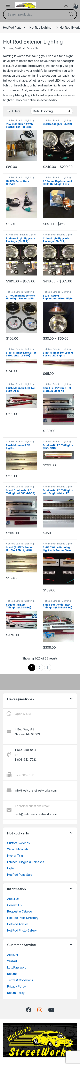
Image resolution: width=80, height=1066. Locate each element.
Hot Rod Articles (18, 924)
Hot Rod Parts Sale (19, 874)
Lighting (12, 868)
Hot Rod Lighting (40, 27)
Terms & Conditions (20, 980)
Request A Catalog (19, 911)
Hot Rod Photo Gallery (22, 930)
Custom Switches (18, 843)
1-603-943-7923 (26, 759)
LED (58, 80)
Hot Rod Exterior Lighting (20, 120)
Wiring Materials (17, 849)
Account (12, 954)
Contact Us (14, 905)
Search (71, 14)
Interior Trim (15, 855)
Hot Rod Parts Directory (23, 917)
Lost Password (16, 967)
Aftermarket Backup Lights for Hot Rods (21, 236)
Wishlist (12, 961)
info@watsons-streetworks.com (36, 790)
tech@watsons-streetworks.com (36, 814)
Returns (12, 973)
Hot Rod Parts (12, 27)
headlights (21, 85)
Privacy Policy (16, 986)
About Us (13, 898)
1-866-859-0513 (25, 749)
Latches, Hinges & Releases (25, 862)
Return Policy (16, 992)
